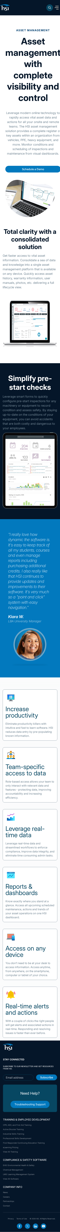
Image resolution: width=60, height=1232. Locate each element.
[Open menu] (56, 7)
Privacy (11, 1218)
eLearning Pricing (10, 1147)
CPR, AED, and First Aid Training (17, 1125)
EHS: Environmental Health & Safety (18, 1165)
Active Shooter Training (13, 1129)
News (5, 1192)
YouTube (43, 1226)
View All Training (10, 1152)
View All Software (10, 1179)
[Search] (49, 7)
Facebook (19, 1226)
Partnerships (8, 1201)
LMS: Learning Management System (18, 1174)
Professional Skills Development (17, 1138)
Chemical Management (13, 1170)
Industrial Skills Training (13, 1134)
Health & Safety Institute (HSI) (5, 7)
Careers (6, 1197)
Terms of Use (21, 1218)
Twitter (27, 1226)
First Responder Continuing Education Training (24, 1143)
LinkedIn (35, 1226)
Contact (6, 1206)
